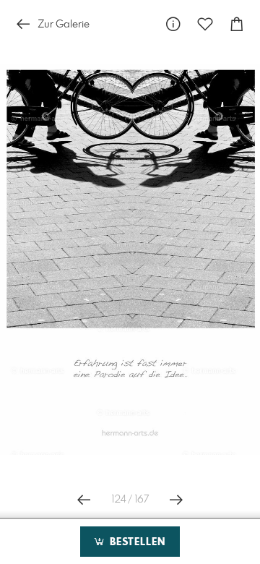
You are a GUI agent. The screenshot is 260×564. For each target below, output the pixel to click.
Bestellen (135, 542)
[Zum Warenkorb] (237, 24)
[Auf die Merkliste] (205, 24)
